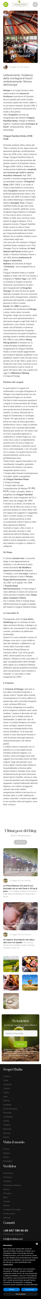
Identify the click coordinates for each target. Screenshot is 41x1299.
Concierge (7, 1177)
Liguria (6, 1137)
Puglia (6, 1092)
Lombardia (7, 1117)
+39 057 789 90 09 (15, 1230)
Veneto (6, 1121)
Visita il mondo (13, 1142)
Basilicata (7, 1129)
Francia (6, 1149)
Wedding (7, 1181)
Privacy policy (9, 1214)
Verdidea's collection (12, 1185)
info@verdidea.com (13, 1239)
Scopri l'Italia (12, 1070)
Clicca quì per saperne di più (18, 1055)
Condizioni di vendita (12, 1209)
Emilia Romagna (10, 1109)
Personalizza (20, 1294)
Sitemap (6, 1218)
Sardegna (7, 1105)
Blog (5, 1197)
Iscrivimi (20, 1044)
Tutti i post (20, 842)
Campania (7, 1084)
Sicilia (5, 1080)
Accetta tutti (29, 1289)
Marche (6, 1101)
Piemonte (7, 1113)
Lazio (5, 1096)
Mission (6, 1189)
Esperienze (8, 1173)
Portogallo (7, 1161)
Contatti (6, 1201)
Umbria (6, 1088)
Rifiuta (11, 1289)
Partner (6, 1205)
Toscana (6, 1076)
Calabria (6, 1125)
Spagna (6, 1153)
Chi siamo (7, 1193)
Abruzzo (6, 1133)
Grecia (6, 1157)
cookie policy (8, 1264)
